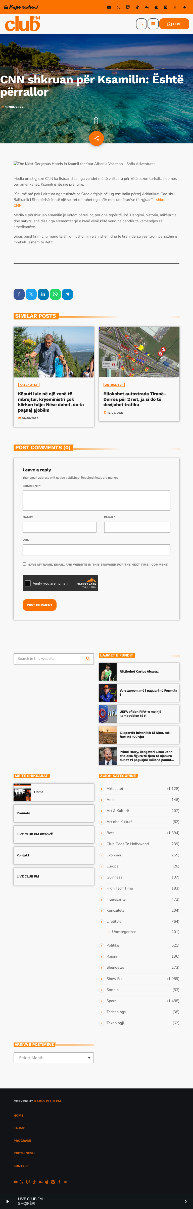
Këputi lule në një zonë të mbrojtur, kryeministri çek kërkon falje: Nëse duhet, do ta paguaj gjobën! (51, 402)
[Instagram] (165, 8)
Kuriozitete (115, 910)
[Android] (184, 8)
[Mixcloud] (146, 8)
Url (26, 539)
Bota (111, 833)
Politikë (113, 945)
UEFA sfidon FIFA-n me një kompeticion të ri (140, 714)
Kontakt (23, 855)
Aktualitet (29, 385)
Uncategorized (124, 932)
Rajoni (112, 956)
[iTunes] (156, 8)
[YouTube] (109, 8)
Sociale (113, 990)
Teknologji (115, 1023)
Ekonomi (114, 855)
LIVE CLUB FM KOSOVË (35, 834)
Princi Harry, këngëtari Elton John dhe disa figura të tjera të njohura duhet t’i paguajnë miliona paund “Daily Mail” (146, 758)
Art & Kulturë (118, 810)
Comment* (32, 486)
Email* (109, 517)
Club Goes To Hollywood (128, 844)
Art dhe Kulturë (120, 822)
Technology (116, 1012)
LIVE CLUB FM (28, 876)
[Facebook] (175, 8)
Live (174, 23)
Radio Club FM (47, 1101)
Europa (112, 866)
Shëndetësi (116, 967)
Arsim (112, 799)
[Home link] (23, 24)
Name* (28, 517)
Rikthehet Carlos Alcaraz (139, 672)
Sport (111, 1001)
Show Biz (114, 978)
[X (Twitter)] (118, 8)
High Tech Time (120, 888)
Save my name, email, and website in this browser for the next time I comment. (98, 564)
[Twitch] (128, 8)
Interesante (116, 899)
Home (38, 792)
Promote (23, 813)
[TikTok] (137, 8)
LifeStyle (114, 921)
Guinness (114, 877)
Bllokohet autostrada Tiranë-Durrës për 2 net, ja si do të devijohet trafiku (135, 399)
